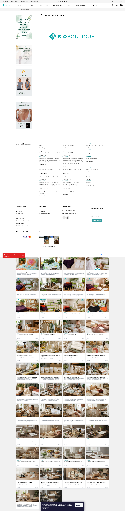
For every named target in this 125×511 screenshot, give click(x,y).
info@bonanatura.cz (70, 214)
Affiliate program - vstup (44, 216)
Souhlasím (78, 505)
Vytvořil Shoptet (105, 254)
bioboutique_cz (67, 217)
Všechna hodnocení (23, 148)
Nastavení (45, 508)
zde (71, 505)
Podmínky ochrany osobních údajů (23, 225)
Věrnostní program (34, 1)
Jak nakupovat (5, 1)
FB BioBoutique (64, 217)
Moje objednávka (19, 228)
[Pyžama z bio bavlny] (24, 54)
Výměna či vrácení (24, 1)
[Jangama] (24, 82)
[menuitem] (20, 5)
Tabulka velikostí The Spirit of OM (23, 220)
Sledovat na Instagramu (50, 246)
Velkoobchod (42, 211)
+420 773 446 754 (70, 211)
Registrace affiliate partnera (44, 213)
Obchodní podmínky (20, 223)
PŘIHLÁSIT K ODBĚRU (97, 220)
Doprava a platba (14, 1)
